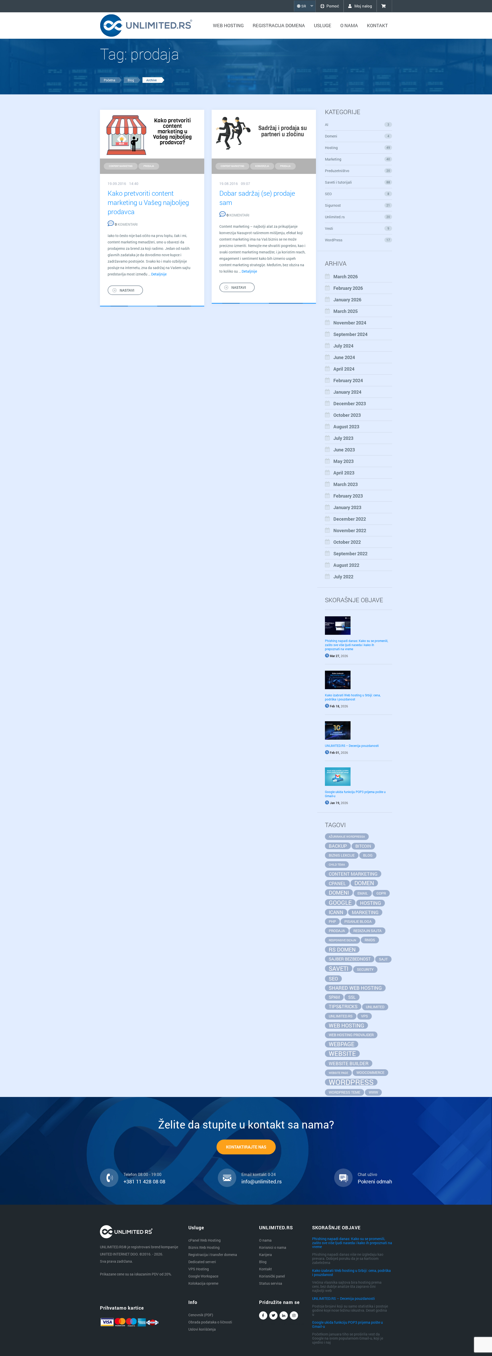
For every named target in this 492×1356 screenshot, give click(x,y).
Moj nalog (362, 5)
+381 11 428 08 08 (144, 1181)
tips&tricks (343, 1006)
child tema (337, 864)
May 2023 (343, 461)
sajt (383, 959)
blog (368, 855)
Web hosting (228, 25)
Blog (131, 80)
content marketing (120, 166)
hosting (370, 903)
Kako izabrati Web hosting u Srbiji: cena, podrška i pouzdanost (353, 697)
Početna (109, 80)
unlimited (375, 1006)
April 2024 (343, 369)
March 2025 (345, 311)
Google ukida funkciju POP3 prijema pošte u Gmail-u (347, 1324)
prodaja (149, 166)
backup (338, 846)
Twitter (273, 1315)
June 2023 (344, 450)
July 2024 (343, 346)
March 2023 (345, 484)
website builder (348, 1063)
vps (364, 1016)
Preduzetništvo (357, 170)
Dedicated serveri (202, 1261)
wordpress (351, 1082)
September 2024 (350, 334)
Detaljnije (159, 274)
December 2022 (349, 519)
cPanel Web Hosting (204, 1240)
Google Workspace (203, 1276)
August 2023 (346, 426)
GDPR (381, 893)
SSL (352, 997)
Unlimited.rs (357, 216)
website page (338, 1073)
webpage (341, 1044)
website (342, 1053)
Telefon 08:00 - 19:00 (142, 1174)
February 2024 (348, 380)
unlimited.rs (341, 1016)
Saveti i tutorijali (357, 182)
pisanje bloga (358, 921)
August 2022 (346, 565)
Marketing (357, 159)
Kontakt (377, 25)
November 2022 (349, 530)
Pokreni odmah (375, 1181)
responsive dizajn (342, 940)
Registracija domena (279, 25)
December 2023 (349, 403)
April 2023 (343, 473)
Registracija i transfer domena (212, 1254)
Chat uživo (367, 1174)
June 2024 (344, 357)
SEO (357, 193)
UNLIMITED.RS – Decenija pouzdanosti (352, 746)
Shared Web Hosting (355, 988)
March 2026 (345, 276)
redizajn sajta (367, 930)
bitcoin (363, 846)
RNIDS (370, 939)
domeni (339, 892)
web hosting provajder (351, 1034)
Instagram (294, 1315)
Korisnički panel (272, 1276)
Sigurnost (357, 205)
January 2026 (347, 299)
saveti (338, 968)
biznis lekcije (342, 855)
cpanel (337, 883)
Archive (151, 80)
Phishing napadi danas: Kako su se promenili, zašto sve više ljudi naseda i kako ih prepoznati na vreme (356, 645)
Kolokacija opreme (203, 1283)
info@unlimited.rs (261, 1181)
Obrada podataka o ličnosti (210, 1322)
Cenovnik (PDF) (200, 1314)
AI (357, 124)
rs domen (342, 949)
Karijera (265, 1254)
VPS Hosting (198, 1268)
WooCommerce (370, 1072)
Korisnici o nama (272, 1247)
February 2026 (348, 288)
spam (334, 997)
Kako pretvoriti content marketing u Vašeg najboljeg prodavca (148, 202)
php (332, 921)
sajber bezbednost (350, 959)
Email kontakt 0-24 (258, 1174)
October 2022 (347, 542)
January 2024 (347, 392)
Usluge (322, 25)
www (373, 1092)
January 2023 (347, 507)
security (365, 969)
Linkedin (284, 1315)
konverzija (262, 166)
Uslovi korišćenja (202, 1329)
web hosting (346, 1025)
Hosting (357, 147)
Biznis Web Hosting (204, 1247)
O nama (349, 25)
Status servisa (270, 1283)
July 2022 (343, 576)
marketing (365, 912)
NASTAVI (127, 290)
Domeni (357, 136)
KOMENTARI (126, 224)
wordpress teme (344, 1092)
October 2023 (347, 415)
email (362, 893)
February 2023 (348, 496)
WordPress (357, 239)
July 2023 (343, 438)
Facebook (263, 1315)
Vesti (357, 228)
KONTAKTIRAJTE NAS (246, 1147)
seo (333, 978)
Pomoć (332, 5)
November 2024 (349, 323)
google (340, 902)
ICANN (336, 912)
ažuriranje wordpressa (347, 836)
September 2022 (350, 553)
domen (364, 883)
